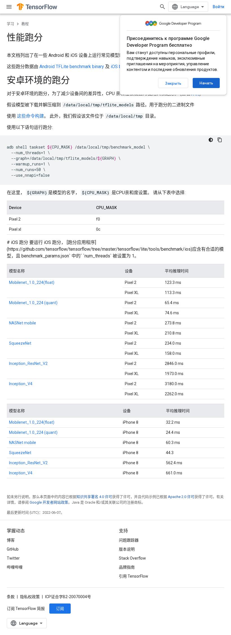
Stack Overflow (132, 558)
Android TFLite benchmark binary (71, 66)
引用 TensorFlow (133, 576)
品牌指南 (127, 567)
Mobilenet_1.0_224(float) (31, 282)
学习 (10, 24)
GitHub (13, 549)
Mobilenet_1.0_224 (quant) (33, 302)
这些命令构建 (30, 116)
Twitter (13, 558)
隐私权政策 (30, 596)
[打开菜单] (9, 7)
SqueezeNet (20, 343)
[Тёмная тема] (210, 139)
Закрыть (173, 83)
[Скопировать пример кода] (219, 139)
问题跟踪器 (129, 540)
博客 (11, 540)
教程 (25, 24)
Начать (206, 83)
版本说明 (127, 549)
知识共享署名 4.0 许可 (94, 497)
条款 (11, 596)
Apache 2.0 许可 (181, 497)
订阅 (60, 608)
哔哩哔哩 (15, 567)
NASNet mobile (22, 323)
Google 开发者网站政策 (49, 502)
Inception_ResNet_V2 (28, 363)
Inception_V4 (20, 384)
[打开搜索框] (162, 6)
